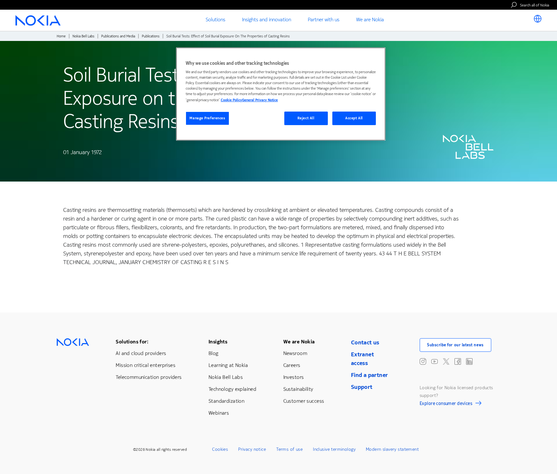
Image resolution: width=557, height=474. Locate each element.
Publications (151, 36)
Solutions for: (132, 341)
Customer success (303, 401)
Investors (293, 377)
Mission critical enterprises (145, 365)
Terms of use (289, 449)
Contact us (365, 342)
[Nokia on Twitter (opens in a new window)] (446, 361)
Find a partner (369, 375)
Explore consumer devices (446, 404)
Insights (218, 341)
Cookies (220, 449)
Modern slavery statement (392, 449)
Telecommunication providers (148, 377)
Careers (291, 365)
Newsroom (295, 353)
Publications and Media (118, 36)
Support (362, 387)
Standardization (226, 401)
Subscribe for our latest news (455, 345)
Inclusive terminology (334, 449)
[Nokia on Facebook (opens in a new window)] (457, 361)
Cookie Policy (231, 100)
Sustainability (298, 389)
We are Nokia (299, 341)
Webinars (219, 413)
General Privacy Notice (260, 100)
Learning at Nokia (228, 365)
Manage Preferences (207, 118)
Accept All (354, 118)
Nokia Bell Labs (83, 36)
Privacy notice (252, 449)
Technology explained (232, 389)
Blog (214, 353)
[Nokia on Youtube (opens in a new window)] (434, 361)
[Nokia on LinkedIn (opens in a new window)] (469, 361)
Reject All (306, 118)
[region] (281, 94)
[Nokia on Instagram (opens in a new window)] (423, 361)
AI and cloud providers (141, 353)
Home (61, 36)
